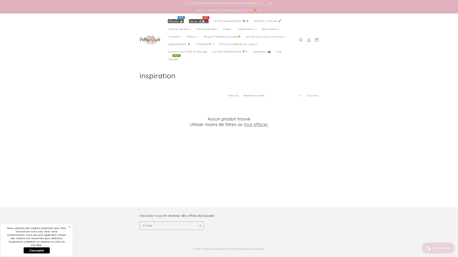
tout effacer (256, 124)
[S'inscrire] (200, 225)
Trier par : (234, 95)
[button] (301, 40)
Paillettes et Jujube (211, 249)
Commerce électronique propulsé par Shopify (242, 249)
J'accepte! (36, 250)
